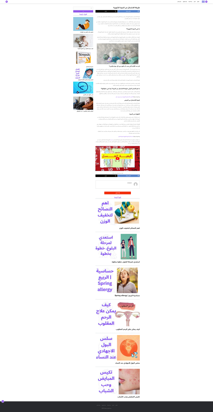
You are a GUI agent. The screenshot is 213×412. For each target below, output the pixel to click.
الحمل (195, 1)
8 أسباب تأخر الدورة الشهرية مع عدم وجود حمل (124, 96)
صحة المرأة (190, 1)
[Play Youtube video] (117, 158)
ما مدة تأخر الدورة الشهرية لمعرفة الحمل (125, 136)
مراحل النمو (179, 1)
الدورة (111, 139)
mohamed (129, 183)
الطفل (198, 1)
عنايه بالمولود (185, 1)
